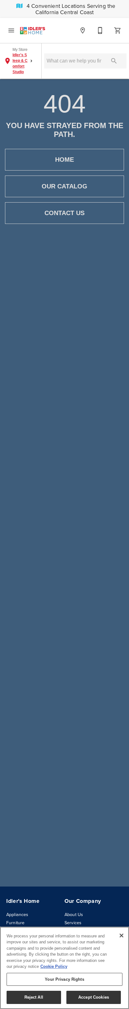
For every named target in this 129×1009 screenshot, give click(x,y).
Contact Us (64, 212)
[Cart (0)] (117, 30)
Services (72, 922)
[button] (11, 30)
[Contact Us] (100, 30)
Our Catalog (64, 186)
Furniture (15, 922)
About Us (73, 914)
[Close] (121, 935)
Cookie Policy (53, 966)
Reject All (33, 997)
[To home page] (32, 30)
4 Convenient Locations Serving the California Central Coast (70, 9)
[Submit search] (114, 61)
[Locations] (82, 30)
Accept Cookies (93, 997)
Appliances (17, 914)
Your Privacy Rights (64, 979)
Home (64, 159)
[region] (64, 968)
